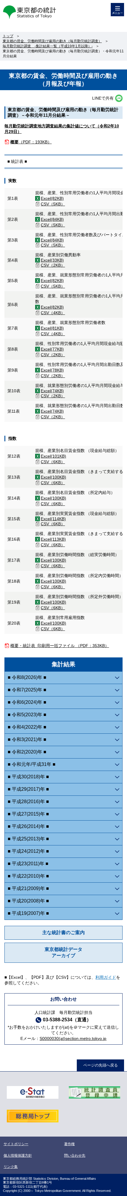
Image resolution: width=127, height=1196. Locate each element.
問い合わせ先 (74, 1155)
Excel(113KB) (53, 539)
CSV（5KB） (53, 204)
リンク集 (11, 1167)
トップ (8, 36)
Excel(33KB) (52, 260)
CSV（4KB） (53, 312)
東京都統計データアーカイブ (63, 952)
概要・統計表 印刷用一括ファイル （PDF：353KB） (59, 645)
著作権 (69, 1144)
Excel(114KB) (53, 518)
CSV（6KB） (53, 461)
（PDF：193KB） (31, 142)
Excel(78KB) (52, 370)
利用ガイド (105, 977)
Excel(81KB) (52, 328)
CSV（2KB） (53, 265)
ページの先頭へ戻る (100, 1065)
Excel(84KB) (52, 219)
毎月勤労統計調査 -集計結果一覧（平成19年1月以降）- (48, 46)
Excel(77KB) (52, 349)
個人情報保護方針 (18, 1155)
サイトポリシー (16, 1144)
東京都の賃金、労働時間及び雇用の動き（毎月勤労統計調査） (52, 41)
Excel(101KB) (53, 456)
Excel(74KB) (52, 390)
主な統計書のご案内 (63, 932)
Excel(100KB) (53, 477)
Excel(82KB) (52, 198)
